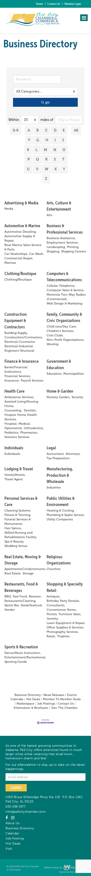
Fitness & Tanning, (17, 515)
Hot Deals (33, 699)
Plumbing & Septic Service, (66, 515)
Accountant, (55, 454)
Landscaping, (56, 247)
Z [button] (46, 178)
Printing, (73, 247)
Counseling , (13, 410)
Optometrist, (13, 428)
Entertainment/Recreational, (25, 657)
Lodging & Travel (18, 468)
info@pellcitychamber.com (26, 811)
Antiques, (53, 596)
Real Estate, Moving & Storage (22, 560)
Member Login (72, 3)
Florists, (52, 614)
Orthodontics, (34, 428)
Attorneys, (73, 454)
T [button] (63, 159)
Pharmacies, (29, 432)
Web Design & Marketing (64, 303)
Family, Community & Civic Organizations (64, 317)
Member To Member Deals (62, 699)
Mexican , (35, 596)
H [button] (47, 140)
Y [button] (64, 169)
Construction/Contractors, (23, 337)
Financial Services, (17, 376)
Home (39, 3)
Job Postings (46, 703)
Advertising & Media (21, 202)
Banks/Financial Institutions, (15, 369)
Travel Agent (13, 479)
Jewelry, (53, 618)
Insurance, (11, 380)
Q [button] (37, 159)
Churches (54, 569)
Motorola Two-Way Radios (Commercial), (66, 297)
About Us (12, 823)
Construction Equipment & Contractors (15, 320)
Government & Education (59, 364)
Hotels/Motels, (14, 475)
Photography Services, (63, 632)
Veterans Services (16, 437)
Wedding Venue (15, 546)
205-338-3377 (15, 806)
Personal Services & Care (21, 501)
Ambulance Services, (19, 397)
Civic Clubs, (55, 335)
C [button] (46, 130)
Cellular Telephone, (61, 286)
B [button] (37, 130)
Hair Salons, (13, 528)
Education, (54, 374)
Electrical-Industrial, (18, 346)
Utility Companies (60, 519)
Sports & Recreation (21, 646)
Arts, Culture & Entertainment (59, 206)
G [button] (37, 140)
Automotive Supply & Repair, (19, 238)
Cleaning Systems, (17, 510)
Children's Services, (60, 331)
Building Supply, (16, 333)
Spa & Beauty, (14, 541)
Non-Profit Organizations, (65, 340)
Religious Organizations (59, 560)
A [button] (29, 130)
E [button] (64, 130)
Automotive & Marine (22, 225)
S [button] (55, 159)
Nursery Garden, (58, 397)
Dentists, (30, 410)
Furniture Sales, (70, 614)
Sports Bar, (11, 605)
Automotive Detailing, (20, 232)
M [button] (45, 150)
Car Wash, (36, 254)
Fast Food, (20, 596)
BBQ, (7, 596)
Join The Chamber (64, 708)
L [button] (37, 150)
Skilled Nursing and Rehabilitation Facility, (20, 535)
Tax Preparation (58, 458)
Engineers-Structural (19, 351)
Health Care (14, 391)
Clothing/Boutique (20, 273)
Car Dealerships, (16, 254)
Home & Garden (60, 391)
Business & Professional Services (65, 229)
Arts (49, 215)
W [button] (46, 169)
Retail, (51, 636)
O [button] (64, 150)
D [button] (55, 130)
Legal (51, 447)
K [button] (28, 150)
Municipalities (73, 374)
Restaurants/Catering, (20, 601)
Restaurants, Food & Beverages (21, 587)
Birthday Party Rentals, (63, 601)
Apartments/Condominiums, (25, 569)
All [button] (76, 130)
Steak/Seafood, (31, 605)
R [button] (46, 159)
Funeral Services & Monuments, (17, 521)
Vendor (9, 610)
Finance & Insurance (21, 361)
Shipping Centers (73, 251)
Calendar (12, 833)
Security (77, 397)
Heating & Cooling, (60, 510)
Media (8, 209)
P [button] (29, 159)
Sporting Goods (15, 662)
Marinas (10, 263)
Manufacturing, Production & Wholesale (60, 475)
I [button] (55, 140)
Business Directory (28, 695)
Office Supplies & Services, (65, 627)
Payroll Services (32, 380)
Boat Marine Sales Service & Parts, (23, 247)
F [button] (29, 140)
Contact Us (53, 3)
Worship (53, 344)
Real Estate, (12, 573)
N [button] (54, 150)
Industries (54, 487)
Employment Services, (62, 242)
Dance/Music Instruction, (22, 653)
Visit (9, 848)
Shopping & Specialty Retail (65, 587)
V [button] (37, 169)
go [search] (47, 102)
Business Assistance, (61, 238)
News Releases (54, 695)
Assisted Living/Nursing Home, (21, 404)
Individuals (13, 447)
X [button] (56, 169)
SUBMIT (16, 787)
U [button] (28, 169)
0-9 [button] (15, 130)
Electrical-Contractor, (19, 342)
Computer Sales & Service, (65, 290)
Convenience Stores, (61, 610)
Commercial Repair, (18, 258)
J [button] (63, 140)
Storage (28, 573)
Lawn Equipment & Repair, (66, 623)
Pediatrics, (11, 432)
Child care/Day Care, (62, 326)
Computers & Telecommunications (64, 277)
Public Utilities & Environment (61, 501)
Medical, (24, 424)
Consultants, (56, 605)
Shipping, (53, 251)
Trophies (63, 636)
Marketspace (25, 703)
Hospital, (10, 424)
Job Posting (15, 838)
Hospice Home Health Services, (20, 417)
